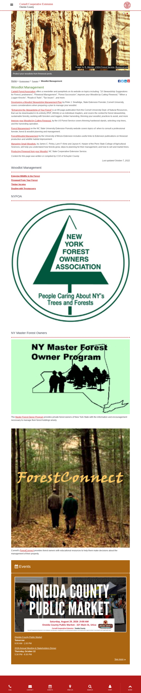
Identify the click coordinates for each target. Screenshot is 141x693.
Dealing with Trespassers (23, 188)
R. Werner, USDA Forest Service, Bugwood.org (106, 67)
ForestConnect (27, 550)
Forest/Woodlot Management (24, 136)
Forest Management (20, 128)
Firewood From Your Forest (24, 180)
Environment (24, 81)
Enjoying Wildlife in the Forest (25, 176)
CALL (10, 690)
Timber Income (18, 184)
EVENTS (50, 690)
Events (24, 566)
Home (14, 81)
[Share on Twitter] (122, 81)
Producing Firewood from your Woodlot (29, 151)
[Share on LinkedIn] (125, 81)
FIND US (70, 690)
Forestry (35, 81)
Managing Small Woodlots (23, 144)
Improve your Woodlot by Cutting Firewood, (31, 121)
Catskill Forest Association (23, 91)
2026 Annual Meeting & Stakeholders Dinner (35, 648)
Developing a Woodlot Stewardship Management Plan (36, 102)
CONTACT (30, 690)
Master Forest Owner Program (29, 417)
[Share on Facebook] (119, 81)
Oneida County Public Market (28, 637)
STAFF (110, 690)
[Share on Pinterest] (128, 81)
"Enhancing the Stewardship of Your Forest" (31, 110)
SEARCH (90, 690)
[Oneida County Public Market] (70, 606)
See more (119, 659)
